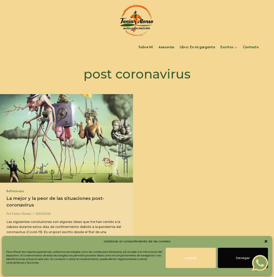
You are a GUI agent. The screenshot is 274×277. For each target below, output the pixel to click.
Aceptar (191, 258)
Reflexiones (15, 191)
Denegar (243, 258)
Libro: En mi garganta (197, 47)
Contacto (251, 47)
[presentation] (66, 138)
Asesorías (166, 47)
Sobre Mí (145, 47)
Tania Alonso (21, 214)
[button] (266, 241)
